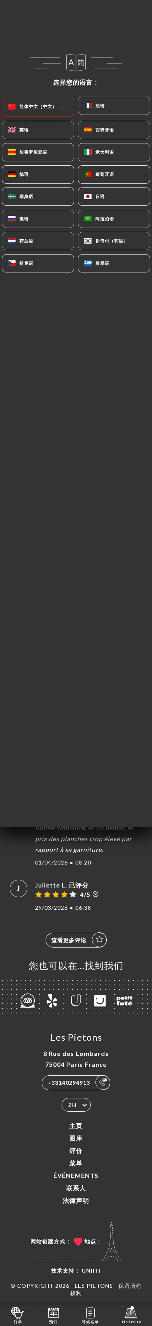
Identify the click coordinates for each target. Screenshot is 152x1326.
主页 (76, 1125)
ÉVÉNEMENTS (76, 1175)
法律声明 (76, 1200)
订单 (18, 1321)
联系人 (76, 1188)
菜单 (76, 1163)
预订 (53, 1321)
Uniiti (91, 1270)
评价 (76, 1150)
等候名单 (90, 1321)
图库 (76, 1138)
